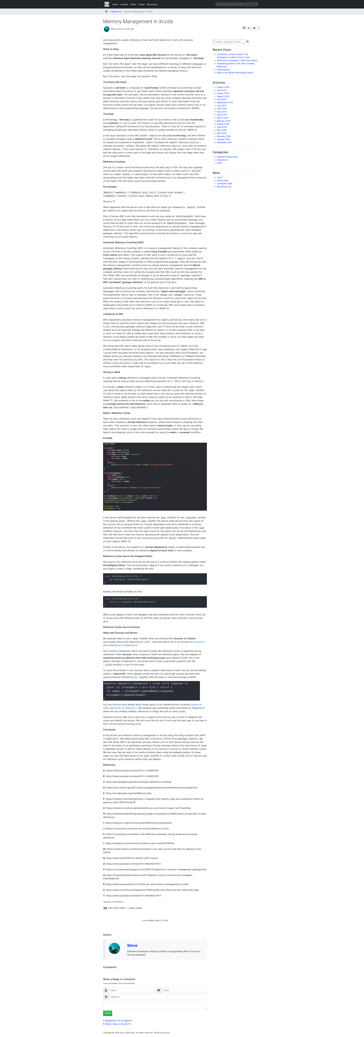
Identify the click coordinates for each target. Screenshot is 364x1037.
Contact (124, 4)
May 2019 (221, 111)
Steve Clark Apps (127, 1032)
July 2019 (221, 105)
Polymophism (223, 69)
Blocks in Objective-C (125, 645)
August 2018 (223, 124)
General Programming (227, 157)
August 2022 (223, 96)
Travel (142, 4)
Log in (220, 177)
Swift (219, 163)
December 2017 (224, 142)
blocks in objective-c (125, 707)
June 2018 (222, 127)
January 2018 (223, 139)
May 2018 (221, 130)
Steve (113, 29)
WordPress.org (224, 186)
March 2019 (222, 118)
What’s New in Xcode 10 (118, 1024)
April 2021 (222, 99)
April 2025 (222, 90)
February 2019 (223, 121)
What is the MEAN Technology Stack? (235, 72)
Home (115, 4)
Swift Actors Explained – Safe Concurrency (237, 60)
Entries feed (222, 180)
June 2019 (222, 108)
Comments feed (224, 183)
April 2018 (222, 133)
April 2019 (222, 114)
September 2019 (225, 102)
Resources (152, 4)
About (133, 4)
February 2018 (223, 136)
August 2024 (223, 93)
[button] (244, 28)
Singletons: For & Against (118, 1020)
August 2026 (223, 87)
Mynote (166, 1032)
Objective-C (222, 160)
